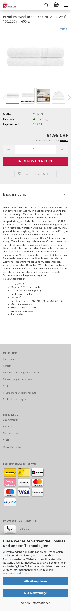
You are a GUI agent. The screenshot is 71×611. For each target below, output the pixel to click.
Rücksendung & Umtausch (17, 379)
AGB (5, 386)
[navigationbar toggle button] (66, 5)
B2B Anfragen (10, 419)
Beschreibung (14, 194)
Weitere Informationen (35, 603)
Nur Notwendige (35, 593)
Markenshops (10, 433)
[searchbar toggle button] (46, 5)
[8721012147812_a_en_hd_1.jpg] (35, 56)
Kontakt (7, 365)
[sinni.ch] (8, 5)
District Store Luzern (14, 447)
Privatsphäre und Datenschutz (19, 392)
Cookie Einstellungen (14, 399)
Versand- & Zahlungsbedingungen (21, 372)
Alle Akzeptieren (35, 581)
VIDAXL (64, 29)
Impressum (9, 359)
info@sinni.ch (24, 529)
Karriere (7, 426)
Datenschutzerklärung (16, 573)
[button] (9, 149)
